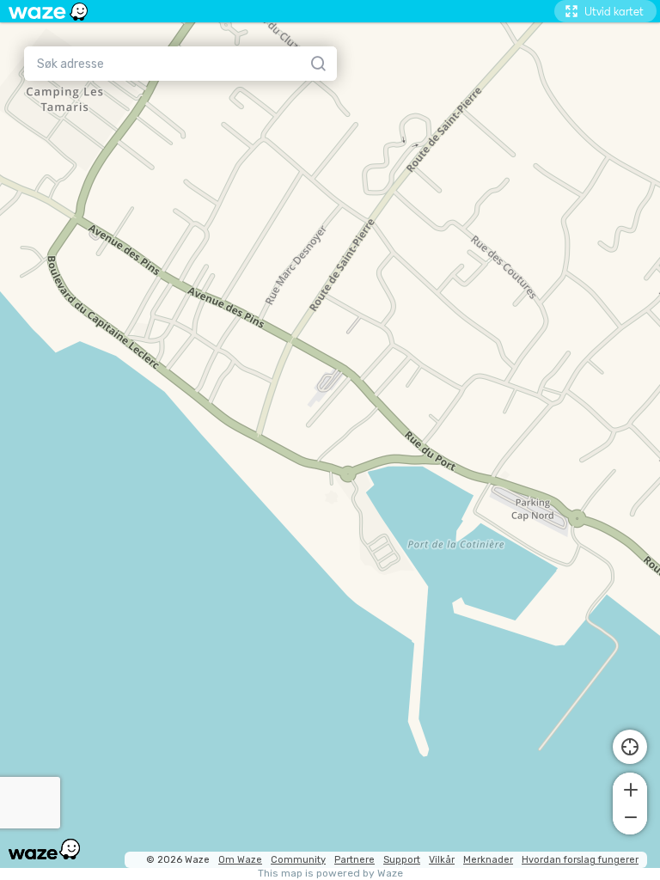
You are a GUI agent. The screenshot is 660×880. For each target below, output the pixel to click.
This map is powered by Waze (330, 873)
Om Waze (240, 859)
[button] (630, 788)
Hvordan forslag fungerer (580, 859)
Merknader (488, 859)
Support (401, 859)
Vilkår (442, 859)
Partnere (354, 859)
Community (298, 859)
